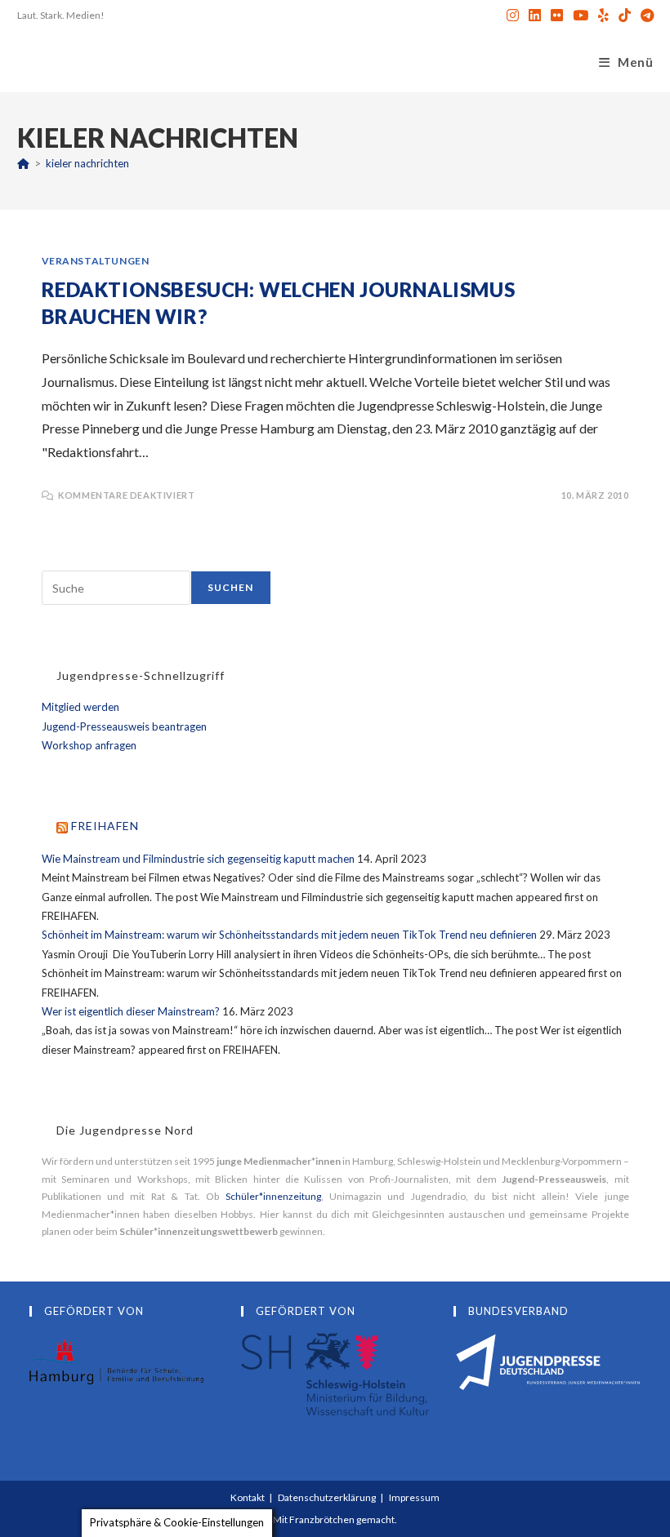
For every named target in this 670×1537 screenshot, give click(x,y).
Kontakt (247, 1497)
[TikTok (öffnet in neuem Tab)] (625, 15)
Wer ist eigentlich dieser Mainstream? (131, 1011)
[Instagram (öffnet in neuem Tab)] (513, 15)
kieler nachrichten (87, 163)
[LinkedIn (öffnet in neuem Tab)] (535, 15)
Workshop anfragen (89, 745)
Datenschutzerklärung (327, 1497)
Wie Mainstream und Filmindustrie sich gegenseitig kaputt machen (198, 858)
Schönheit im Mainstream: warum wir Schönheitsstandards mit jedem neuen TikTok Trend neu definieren (289, 934)
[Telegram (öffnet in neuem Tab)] (645, 15)
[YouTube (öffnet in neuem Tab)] (580, 15)
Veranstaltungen (96, 261)
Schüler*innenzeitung (273, 1196)
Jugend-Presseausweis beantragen (124, 726)
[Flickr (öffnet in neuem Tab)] (557, 15)
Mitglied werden (80, 706)
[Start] (23, 163)
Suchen (231, 587)
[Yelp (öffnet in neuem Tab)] (603, 15)
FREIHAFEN (105, 826)
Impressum (414, 1497)
